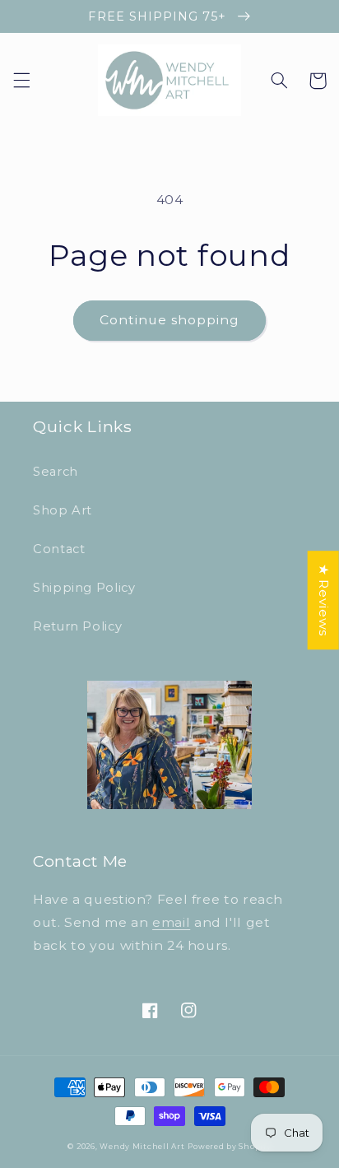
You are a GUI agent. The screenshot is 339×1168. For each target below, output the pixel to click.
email (171, 922)
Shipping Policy (84, 587)
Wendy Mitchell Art (142, 1146)
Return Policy (77, 626)
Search (55, 471)
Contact (59, 549)
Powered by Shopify (229, 1146)
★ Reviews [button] (324, 600)
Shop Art (62, 510)
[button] (21, 81)
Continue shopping (170, 320)
